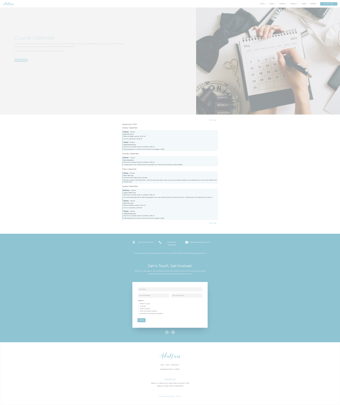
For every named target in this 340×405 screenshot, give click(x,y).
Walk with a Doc (128, 134)
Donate (313, 4)
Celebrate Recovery (129, 144)
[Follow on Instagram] (173, 332)
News (304, 4)
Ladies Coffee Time (129, 193)
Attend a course (145, 304)
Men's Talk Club (128, 175)
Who (262, 4)
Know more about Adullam (148, 311)
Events (282, 4)
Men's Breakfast (128, 160)
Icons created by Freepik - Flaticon (170, 396)
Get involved (328, 4)
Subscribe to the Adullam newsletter (151, 313)
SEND (141, 320)
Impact (293, 4)
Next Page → (213, 120)
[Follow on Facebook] (167, 332)
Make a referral (145, 308)
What (272, 4)
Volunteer (143, 306)
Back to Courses (21, 60)
